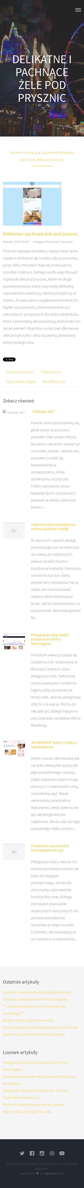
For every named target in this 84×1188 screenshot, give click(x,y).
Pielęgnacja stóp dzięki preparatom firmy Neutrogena (49, 639)
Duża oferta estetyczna (21, 1097)
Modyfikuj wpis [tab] (54, 381)
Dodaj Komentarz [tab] (20, 371)
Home (15, 152)
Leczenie (48, 152)
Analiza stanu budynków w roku (28, 1020)
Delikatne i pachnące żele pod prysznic (40, 234)
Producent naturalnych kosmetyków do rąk (50, 848)
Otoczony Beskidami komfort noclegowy (35, 999)
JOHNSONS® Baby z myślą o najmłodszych (54, 744)
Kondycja (30, 152)
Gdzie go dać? (43, 411)
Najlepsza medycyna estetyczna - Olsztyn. (36, 1090)
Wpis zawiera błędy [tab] (21, 381)
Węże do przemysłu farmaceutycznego (34, 1034)
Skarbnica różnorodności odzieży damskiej (37, 992)
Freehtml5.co (53, 1173)
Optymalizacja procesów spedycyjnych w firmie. (40, 1027)
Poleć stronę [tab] (51, 371)
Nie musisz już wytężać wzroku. (27, 1111)
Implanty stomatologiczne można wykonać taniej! (53, 526)
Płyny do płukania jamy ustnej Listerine (33, 1104)
